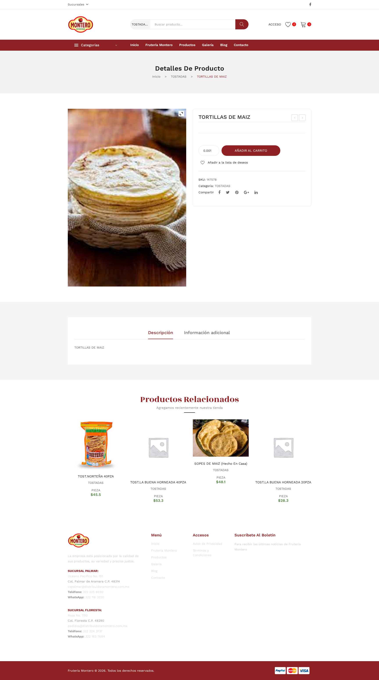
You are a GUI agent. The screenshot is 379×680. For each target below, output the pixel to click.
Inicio (156, 76)
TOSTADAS (178, 76)
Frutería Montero (164, 550)
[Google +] (246, 192)
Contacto (158, 577)
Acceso (274, 24)
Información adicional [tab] (207, 332)
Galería (156, 564)
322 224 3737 (92, 631)
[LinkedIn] (256, 192)
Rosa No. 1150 (78, 615)
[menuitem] (134, 45)
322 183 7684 (95, 636)
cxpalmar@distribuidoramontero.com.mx (98, 586)
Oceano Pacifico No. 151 (85, 576)
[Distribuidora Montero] (81, 24)
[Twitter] (228, 192)
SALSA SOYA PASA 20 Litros (294, 118)
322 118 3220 (94, 597)
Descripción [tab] (160, 332)
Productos (158, 557)
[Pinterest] (236, 192)
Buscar (241, 24)
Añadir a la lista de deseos (227, 162)
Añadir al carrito (251, 151)
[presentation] (62, 461)
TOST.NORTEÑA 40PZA (96, 476)
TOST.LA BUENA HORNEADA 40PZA (158, 482)
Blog (154, 571)
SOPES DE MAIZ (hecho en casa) (220, 464)
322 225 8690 (93, 592)
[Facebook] (310, 4)
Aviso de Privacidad (207, 543)
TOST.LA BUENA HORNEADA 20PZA (283, 482)
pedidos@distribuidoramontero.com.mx (97, 626)
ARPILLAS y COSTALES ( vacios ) (302, 118)
